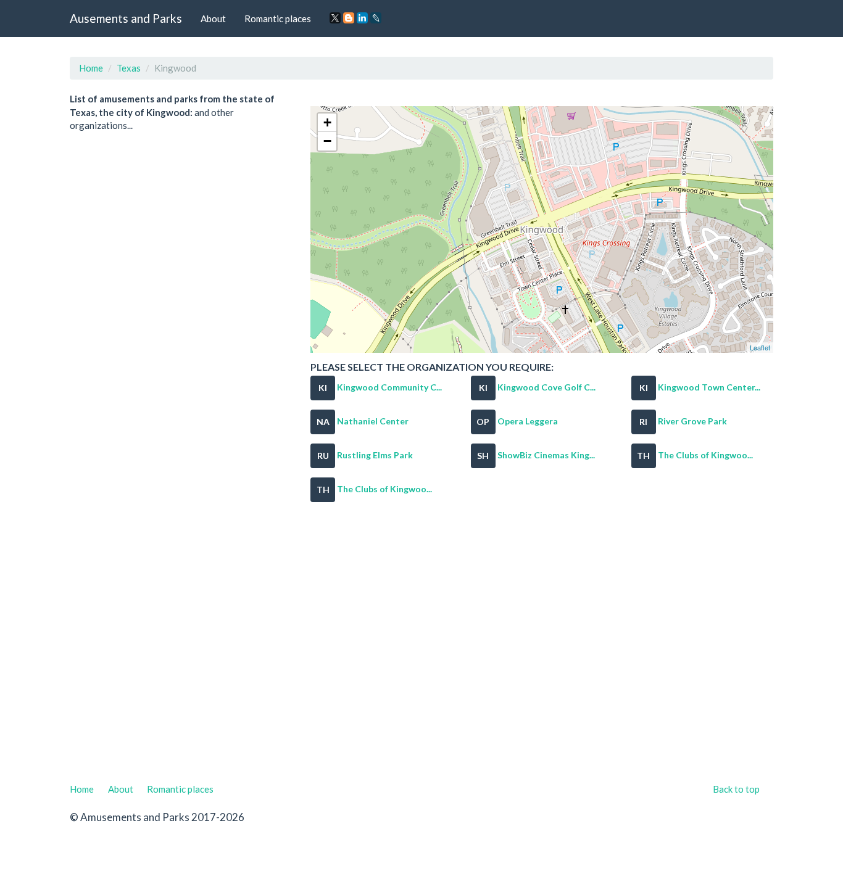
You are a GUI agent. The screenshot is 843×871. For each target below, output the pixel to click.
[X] (335, 17)
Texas (129, 67)
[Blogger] (348, 17)
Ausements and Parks (126, 18)
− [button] (327, 141)
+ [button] (327, 122)
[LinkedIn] (362, 17)
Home (91, 67)
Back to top (736, 789)
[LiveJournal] (375, 17)
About (213, 18)
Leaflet (760, 347)
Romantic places (277, 18)
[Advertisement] (421, 650)
